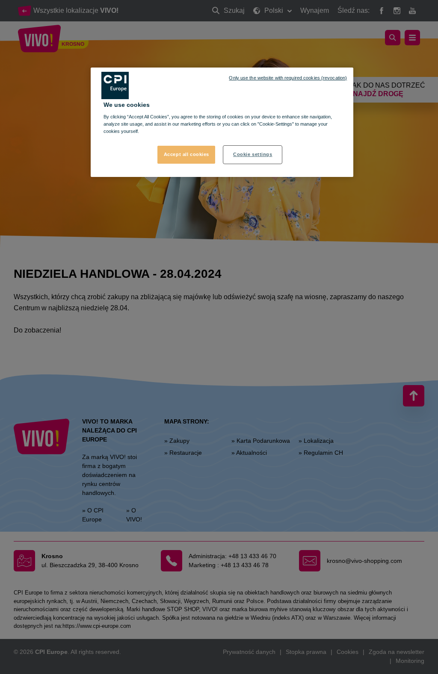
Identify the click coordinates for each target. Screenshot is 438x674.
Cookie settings (252, 154)
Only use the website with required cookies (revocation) (288, 77)
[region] (222, 122)
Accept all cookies (186, 154)
